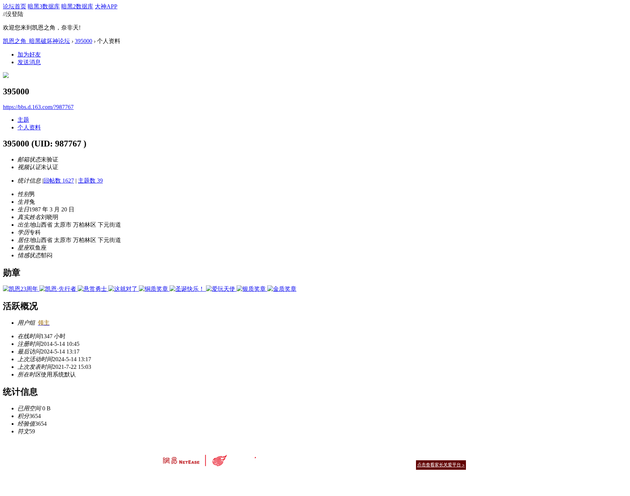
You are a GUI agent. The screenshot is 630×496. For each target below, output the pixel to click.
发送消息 (29, 62)
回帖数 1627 (58, 180)
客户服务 (304, 455)
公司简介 (282, 455)
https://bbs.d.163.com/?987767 (38, 107)
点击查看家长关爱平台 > (441, 465)
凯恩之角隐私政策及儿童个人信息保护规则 (359, 455)
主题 (23, 120)
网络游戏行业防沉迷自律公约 (366, 464)
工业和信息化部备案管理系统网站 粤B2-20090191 (264, 477)
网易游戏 (413, 455)
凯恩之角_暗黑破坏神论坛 (36, 41)
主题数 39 (90, 180)
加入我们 (457, 455)
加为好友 (29, 54)
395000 (83, 41)
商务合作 (435, 455)
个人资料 (29, 127)
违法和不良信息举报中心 (187, 477)
